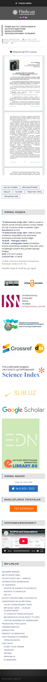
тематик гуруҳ (34, 192)
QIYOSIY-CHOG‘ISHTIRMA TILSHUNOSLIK (22, 41)
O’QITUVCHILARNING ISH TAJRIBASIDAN (21, 620)
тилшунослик (11, 196)
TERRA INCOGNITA (12, 640)
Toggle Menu (24, 3)
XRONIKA (8, 653)
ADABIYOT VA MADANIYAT (13, 633)
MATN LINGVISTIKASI (11, 575)
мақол (7, 192)
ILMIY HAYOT (7, 643)
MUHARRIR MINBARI (10, 572)
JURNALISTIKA (8, 630)
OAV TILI (7, 595)
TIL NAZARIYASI (8, 585)
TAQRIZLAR (9, 650)
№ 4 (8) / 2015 (31, 39)
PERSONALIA (9, 656)
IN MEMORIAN (10, 660)
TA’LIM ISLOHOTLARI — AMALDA (16, 578)
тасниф (18, 192)
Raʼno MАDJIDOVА (11, 39)
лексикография (30, 187)
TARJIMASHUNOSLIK (10, 627)
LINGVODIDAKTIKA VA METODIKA (16, 601)
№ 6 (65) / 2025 (25, 488)
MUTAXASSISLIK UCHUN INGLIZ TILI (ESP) (22, 617)
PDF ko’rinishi (23, 508)
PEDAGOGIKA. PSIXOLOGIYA (14, 623)
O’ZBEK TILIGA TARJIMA (14, 646)
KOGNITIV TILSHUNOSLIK (15, 591)
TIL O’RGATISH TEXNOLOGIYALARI (18, 614)
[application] (23, 541)
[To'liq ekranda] (42, 551)
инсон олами (11, 187)
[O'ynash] (5, 551)
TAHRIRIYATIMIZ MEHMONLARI (15, 581)
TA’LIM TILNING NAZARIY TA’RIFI (18, 604)
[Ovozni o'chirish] (38, 551)
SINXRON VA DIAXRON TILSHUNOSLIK (20, 588)
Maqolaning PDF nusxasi (25, 51)
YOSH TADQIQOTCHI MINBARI (15, 637)
